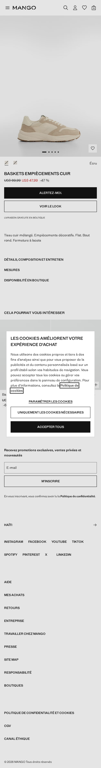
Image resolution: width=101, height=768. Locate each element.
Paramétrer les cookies (51, 402)
